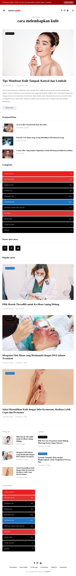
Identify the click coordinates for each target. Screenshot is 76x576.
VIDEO (38, 230)
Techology (34, 567)
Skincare (38, 219)
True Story (38, 225)
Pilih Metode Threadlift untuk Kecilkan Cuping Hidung (30, 304)
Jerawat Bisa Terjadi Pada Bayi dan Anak (31, 125)
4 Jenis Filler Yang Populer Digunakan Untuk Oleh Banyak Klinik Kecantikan (44, 150)
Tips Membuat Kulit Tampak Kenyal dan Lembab (34, 80)
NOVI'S (48, 572)
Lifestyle (38, 191)
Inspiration (63, 567)
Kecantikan (38, 179)
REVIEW (38, 213)
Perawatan (38, 196)
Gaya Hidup (38, 174)
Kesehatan (10, 33)
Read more (69, 2)
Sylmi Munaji (9, 86)
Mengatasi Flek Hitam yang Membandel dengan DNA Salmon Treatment (25, 454)
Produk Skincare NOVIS (38, 208)
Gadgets (54, 567)
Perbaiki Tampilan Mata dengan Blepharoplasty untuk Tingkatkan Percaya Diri (54, 459)
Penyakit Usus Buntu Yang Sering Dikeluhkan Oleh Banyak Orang (40, 138)
